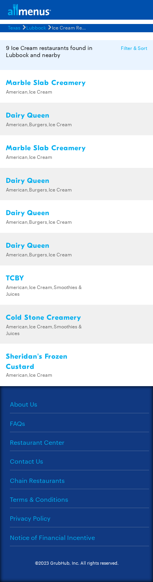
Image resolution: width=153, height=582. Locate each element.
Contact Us (26, 461)
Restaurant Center (37, 442)
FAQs (17, 423)
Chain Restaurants (37, 480)
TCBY (15, 278)
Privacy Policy (30, 518)
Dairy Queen (27, 115)
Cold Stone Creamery (43, 317)
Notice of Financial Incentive (52, 537)
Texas (14, 27)
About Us (23, 404)
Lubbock (36, 27)
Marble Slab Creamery (46, 83)
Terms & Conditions (39, 499)
